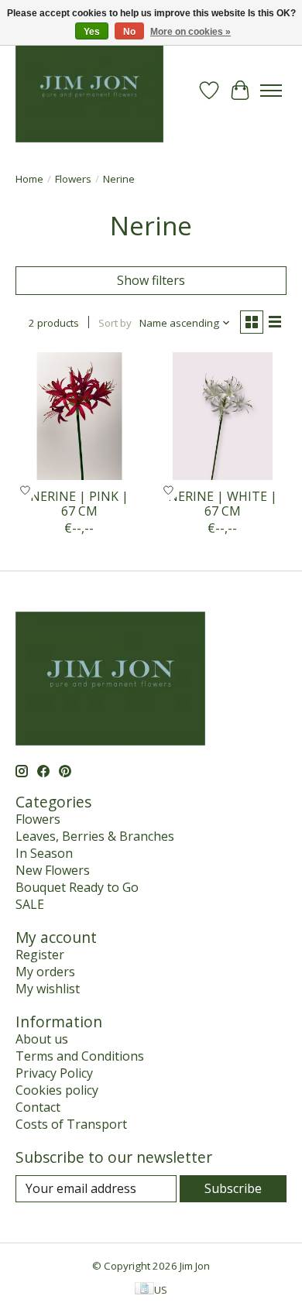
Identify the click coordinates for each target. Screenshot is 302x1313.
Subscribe (233, 1188)
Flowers (73, 179)
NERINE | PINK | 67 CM (79, 503)
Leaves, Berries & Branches (94, 836)
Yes (92, 31)
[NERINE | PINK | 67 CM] (79, 416)
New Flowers (52, 870)
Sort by (115, 323)
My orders (45, 971)
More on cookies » (190, 31)
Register (39, 954)
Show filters (151, 280)
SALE (29, 904)
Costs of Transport (71, 1124)
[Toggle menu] (271, 90)
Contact (37, 1107)
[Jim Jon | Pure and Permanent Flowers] (89, 90)
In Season (44, 853)
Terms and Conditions (79, 1055)
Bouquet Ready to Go (77, 887)
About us (41, 1038)
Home (29, 179)
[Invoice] (144, 1290)
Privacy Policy (54, 1073)
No (129, 31)
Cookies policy (56, 1090)
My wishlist (47, 988)
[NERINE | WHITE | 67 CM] (223, 416)
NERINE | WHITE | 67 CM (222, 503)
